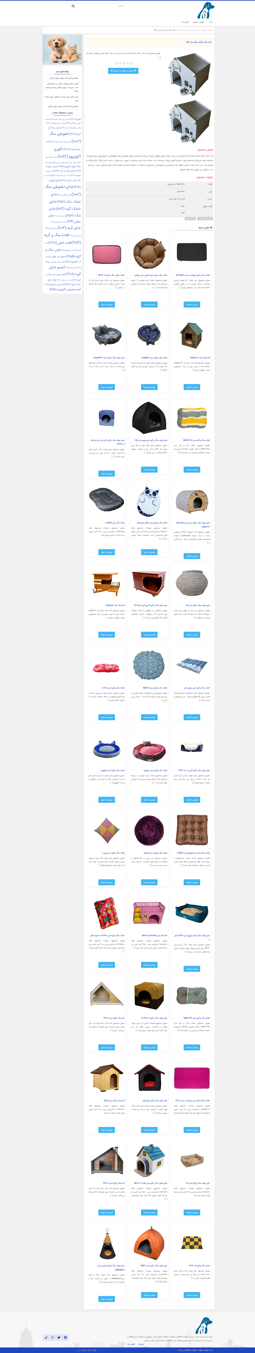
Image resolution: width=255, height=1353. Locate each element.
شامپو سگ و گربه (64, 171)
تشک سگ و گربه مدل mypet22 (154, 357)
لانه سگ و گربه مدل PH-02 (114, 1183)
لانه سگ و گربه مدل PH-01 (114, 1018)
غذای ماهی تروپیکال (58, 222)
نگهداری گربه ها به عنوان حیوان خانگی (64, 78)
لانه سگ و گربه (190, 218)
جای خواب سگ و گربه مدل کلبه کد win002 (150, 1183)
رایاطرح (78, 1350)
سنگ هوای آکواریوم (69, 166)
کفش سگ (71, 267)
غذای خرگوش (64, 195)
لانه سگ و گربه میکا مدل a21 (198, 42)
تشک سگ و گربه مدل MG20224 (197, 1018)
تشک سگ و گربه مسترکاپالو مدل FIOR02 (193, 853)
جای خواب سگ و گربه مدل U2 (198, 1183)
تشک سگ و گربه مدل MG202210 (196, 440)
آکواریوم (75, 119)
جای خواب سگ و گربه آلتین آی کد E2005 (150, 605)
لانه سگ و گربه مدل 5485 (114, 1100)
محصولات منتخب (201, 30)
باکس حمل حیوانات (55, 123)
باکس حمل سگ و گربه (70, 127)
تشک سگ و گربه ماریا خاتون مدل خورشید (150, 275)
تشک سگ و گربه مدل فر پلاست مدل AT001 (192, 1100)
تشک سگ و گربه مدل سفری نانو (197, 688)
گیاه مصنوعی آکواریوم (65, 289)
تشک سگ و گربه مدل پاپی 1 (113, 853)
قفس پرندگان (75, 236)
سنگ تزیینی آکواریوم (55, 162)
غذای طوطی (60, 216)
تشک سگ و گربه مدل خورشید (155, 770)
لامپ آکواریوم (67, 250)
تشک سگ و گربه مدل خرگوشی (113, 770)
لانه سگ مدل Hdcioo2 (115, 605)
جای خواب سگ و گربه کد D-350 (154, 1018)
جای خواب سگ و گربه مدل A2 (198, 605)
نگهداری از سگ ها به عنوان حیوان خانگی (63, 106)
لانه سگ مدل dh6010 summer (154, 935)
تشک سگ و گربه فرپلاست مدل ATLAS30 (193, 275)
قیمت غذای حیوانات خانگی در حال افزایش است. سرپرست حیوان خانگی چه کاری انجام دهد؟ (62, 87)
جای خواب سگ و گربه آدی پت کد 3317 (194, 770)
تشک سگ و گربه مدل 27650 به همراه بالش (107, 935)
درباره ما (141, 1344)
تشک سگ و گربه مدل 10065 (113, 688)
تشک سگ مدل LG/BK (115, 523)
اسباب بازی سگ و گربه (59, 119)
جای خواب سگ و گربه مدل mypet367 (109, 357)
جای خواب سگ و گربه (185, 30)
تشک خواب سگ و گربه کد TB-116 (111, 275)
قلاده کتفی (59, 243)
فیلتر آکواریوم (51, 228)
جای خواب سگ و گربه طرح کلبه (155, 1100)
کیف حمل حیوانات (64, 280)
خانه (210, 22)
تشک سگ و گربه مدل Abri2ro (155, 688)
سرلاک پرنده (71, 163)
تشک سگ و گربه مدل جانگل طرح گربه (152, 523)
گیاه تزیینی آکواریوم (55, 284)
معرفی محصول (198, 22)
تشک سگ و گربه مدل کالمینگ (155, 853)
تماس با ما (185, 22)
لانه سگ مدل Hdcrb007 (200, 357)
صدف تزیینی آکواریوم (62, 175)
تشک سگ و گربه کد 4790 (199, 1265)
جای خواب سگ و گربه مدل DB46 (154, 1265)
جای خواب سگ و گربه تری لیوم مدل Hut (151, 440)
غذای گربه (69, 228)
